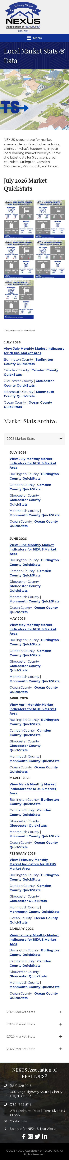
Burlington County (18, 359)
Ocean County (15, 402)
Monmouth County (19, 392)
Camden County (16, 370)
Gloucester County (18, 381)
